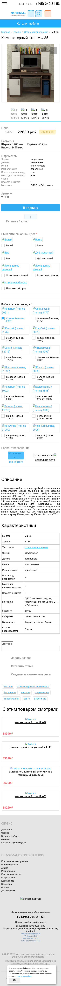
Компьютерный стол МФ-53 (30, 796)
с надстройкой (11, 698)
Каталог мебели (28, 23)
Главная (5, 32)
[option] (30, 73)
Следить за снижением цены (31, 674)
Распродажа (8, 871)
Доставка (7, 644)
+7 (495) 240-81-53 (31, 917)
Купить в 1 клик (17, 221)
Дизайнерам (8, 890)
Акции (4, 867)
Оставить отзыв (22, 666)
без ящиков (10, 692)
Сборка (5, 833)
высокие (8, 686)
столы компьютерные (36, 547)
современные (42, 692)
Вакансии (6, 884)
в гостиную (40, 698)
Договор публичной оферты (35, 963)
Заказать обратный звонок (30, 922)
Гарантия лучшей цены (13, 842)
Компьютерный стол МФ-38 (30, 722)
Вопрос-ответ (8, 877)
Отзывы (5, 839)
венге (27, 698)
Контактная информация (14, 861)
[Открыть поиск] (38, 13)
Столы (17, 32)
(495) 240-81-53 (48, 4)
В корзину (30, 208)
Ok (14, 980)
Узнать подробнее (24, 976)
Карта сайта (7, 880)
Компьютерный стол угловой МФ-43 (30, 747)
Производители (9, 864)
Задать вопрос (21, 658)
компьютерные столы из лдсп (33, 686)
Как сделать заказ (11, 874)
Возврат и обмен (10, 836)
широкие (25, 692)
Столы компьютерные (36, 32)
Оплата (5, 887)
